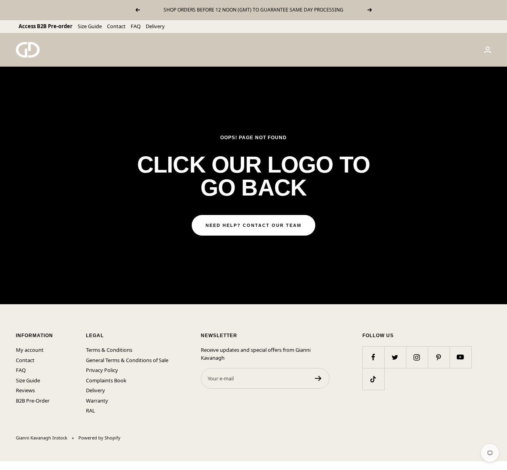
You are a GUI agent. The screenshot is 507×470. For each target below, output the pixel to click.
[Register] (318, 378)
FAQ (136, 26)
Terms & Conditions (109, 349)
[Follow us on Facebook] (373, 357)
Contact (116, 26)
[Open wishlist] (6, 465)
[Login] (487, 49)
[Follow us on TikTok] (373, 379)
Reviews (25, 390)
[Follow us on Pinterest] (439, 357)
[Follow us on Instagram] (417, 357)
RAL (90, 410)
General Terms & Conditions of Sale (127, 360)
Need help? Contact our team (253, 225)
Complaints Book (106, 380)
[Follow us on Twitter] (395, 357)
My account (30, 349)
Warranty (97, 400)
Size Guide (90, 26)
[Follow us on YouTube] (460, 357)
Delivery (155, 26)
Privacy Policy (102, 370)
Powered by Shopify (99, 438)
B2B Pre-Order (33, 400)
